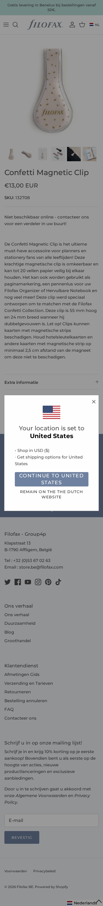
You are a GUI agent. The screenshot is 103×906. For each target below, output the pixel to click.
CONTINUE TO (51, 479)
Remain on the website (51, 494)
